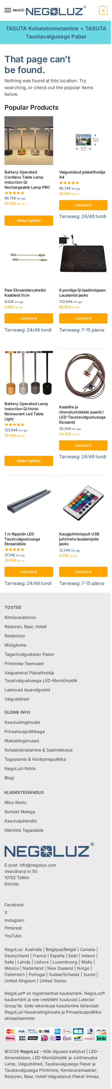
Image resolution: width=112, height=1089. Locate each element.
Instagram (14, 920)
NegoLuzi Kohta (20, 768)
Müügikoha (15, 644)
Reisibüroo (14, 635)
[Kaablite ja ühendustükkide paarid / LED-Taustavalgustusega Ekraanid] (83, 375)
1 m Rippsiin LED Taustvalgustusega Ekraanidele (22, 539)
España (57, 955)
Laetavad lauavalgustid (27, 689)
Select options (29, 220)
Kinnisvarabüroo (20, 617)
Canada (87, 949)
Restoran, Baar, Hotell (25, 626)
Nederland (33, 968)
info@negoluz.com (38, 865)
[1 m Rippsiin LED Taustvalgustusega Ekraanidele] (28, 502)
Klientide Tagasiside (23, 830)
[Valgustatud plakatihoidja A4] (83, 140)
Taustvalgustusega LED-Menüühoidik (40, 680)
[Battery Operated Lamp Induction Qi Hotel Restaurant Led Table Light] (28, 372)
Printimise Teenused (24, 663)
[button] (103, 10)
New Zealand (60, 968)
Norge (83, 968)
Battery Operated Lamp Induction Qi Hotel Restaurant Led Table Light (26, 411)
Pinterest (13, 927)
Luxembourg (65, 961)
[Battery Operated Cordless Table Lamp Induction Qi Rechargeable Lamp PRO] (28, 140)
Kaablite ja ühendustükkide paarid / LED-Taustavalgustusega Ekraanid (82, 415)
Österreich (14, 974)
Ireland (88, 955)
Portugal (37, 974)
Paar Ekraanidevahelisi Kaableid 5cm (25, 293)
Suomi (89, 974)
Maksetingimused (21, 740)
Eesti (73, 955)
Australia (33, 949)
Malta (86, 961)
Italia (9, 961)
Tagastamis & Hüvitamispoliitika (35, 759)
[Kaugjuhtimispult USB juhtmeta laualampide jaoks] (83, 502)
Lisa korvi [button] (83, 205)
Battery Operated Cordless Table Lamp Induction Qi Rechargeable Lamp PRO (27, 180)
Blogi (9, 777)
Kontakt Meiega (19, 811)
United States (53, 980)
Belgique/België (61, 949)
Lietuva (41, 961)
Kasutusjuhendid (20, 820)
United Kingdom (20, 980)
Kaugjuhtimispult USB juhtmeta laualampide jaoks (79, 539)
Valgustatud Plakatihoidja (29, 672)
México (11, 968)
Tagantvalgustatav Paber (29, 654)
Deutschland (16, 955)
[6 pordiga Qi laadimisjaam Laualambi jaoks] (83, 259)
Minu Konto (15, 802)
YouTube (13, 935)
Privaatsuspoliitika (83, 1011)
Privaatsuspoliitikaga (24, 731)
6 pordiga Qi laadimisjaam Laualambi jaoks (82, 293)
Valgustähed (16, 698)
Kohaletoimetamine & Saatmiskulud (38, 749)
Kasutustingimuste (22, 722)
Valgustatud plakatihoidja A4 (82, 174)
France (39, 955)
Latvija (24, 961)
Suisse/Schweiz (64, 974)
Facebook (14, 904)
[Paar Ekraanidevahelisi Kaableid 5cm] (28, 259)
